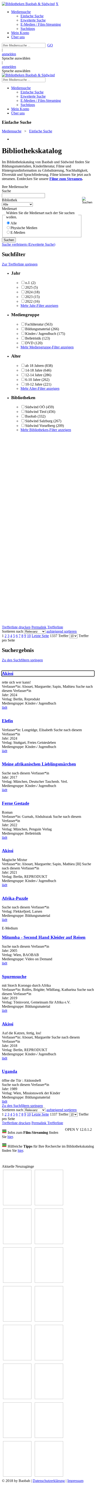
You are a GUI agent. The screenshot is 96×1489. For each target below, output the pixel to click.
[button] (88, 200)
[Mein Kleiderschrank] (49, 1475)
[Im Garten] (17, 1359)
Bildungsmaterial (37, 329)
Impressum (75, 1481)
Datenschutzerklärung (49, 1481)
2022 (29, 301)
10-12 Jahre (33, 384)
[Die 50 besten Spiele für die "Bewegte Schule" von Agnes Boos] (49, 1398)
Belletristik (33, 338)
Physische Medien (23, 228)
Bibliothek (9, 200)
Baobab (31, 416)
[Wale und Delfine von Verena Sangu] (49, 1243)
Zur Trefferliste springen (20, 264)
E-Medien (17, 232)
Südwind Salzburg (38, 421)
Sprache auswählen (16, 58)
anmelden (9, 54)
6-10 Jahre (33, 380)
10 (29, 636)
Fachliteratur (34, 324)
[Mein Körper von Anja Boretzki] (49, 1437)
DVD (29, 343)
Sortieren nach (12, 631)
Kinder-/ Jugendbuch (40, 334)
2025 (29, 287)
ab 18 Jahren (34, 366)
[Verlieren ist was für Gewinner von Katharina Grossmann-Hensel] (49, 1281)
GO (50, 45)
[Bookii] (17, 1320)
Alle (13, 223)
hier (10, 1137)
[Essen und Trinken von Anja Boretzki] (17, 1437)
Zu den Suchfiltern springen (22, 660)
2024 (29, 292)
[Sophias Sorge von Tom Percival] (17, 1281)
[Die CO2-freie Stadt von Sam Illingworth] (17, 1243)
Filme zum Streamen (65, 179)
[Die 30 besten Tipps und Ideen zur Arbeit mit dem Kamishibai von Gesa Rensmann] (17, 1204)
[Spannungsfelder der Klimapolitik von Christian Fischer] (49, 1204)
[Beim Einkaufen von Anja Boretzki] (17, 1475)
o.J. (27, 283)
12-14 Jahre (33, 375)
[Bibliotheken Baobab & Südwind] (28, 4)
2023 (29, 297)
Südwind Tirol (35, 412)
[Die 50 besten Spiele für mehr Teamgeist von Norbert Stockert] (49, 1359)
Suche (6, 191)
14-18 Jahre (33, 370)
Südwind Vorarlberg (40, 426)
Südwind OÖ (35, 407)
